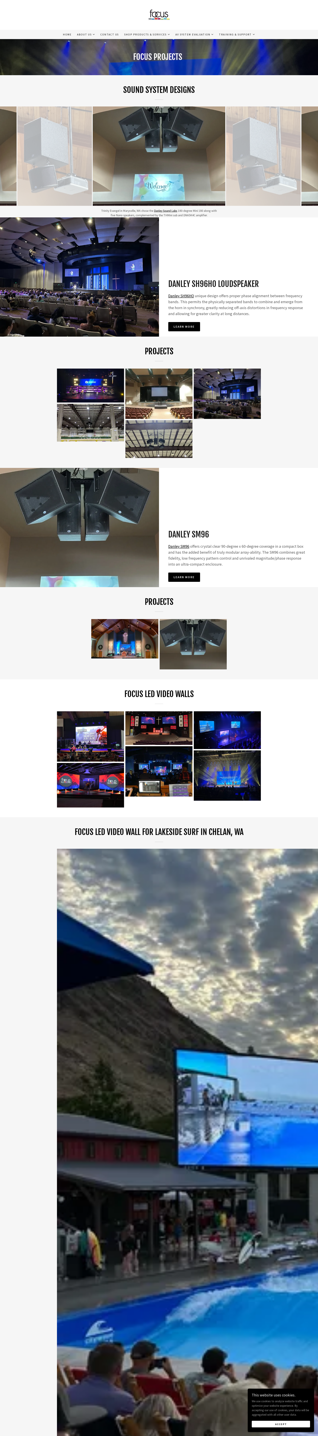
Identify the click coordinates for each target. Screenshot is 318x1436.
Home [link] (67, 34)
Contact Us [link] (109, 34)
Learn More (184, 326)
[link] (159, 14)
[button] (86, 34)
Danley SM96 (178, 546)
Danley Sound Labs (165, 211)
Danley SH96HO (181, 295)
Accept (281, 1424)
